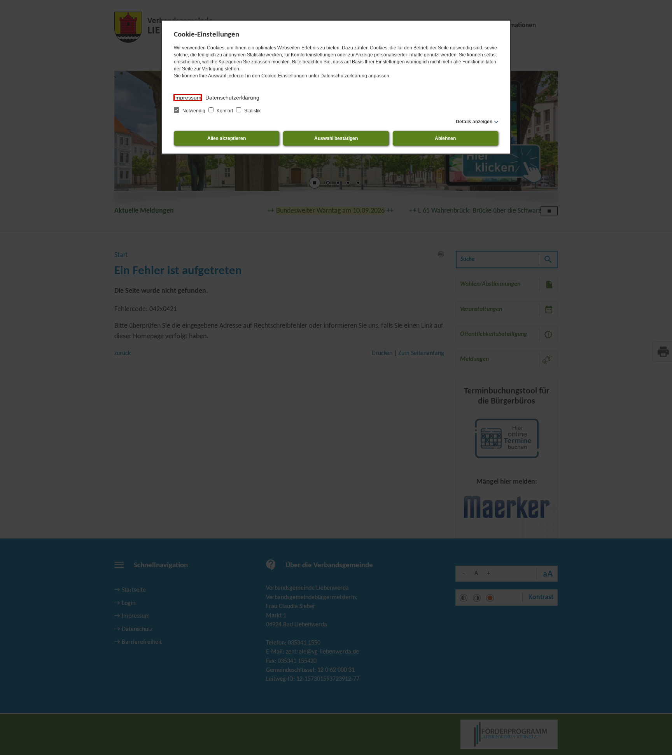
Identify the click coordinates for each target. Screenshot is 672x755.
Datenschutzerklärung (232, 97)
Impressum (187, 97)
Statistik (252, 111)
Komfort (224, 111)
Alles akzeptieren (226, 138)
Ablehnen (445, 138)
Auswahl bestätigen (336, 138)
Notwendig (193, 111)
